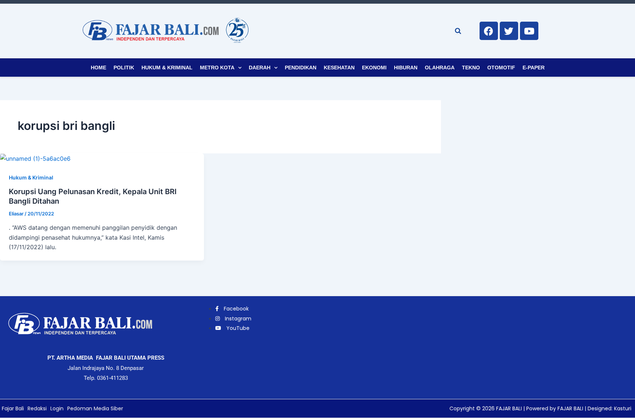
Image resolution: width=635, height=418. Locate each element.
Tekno (471, 67)
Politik (124, 67)
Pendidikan (300, 67)
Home (98, 67)
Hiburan (405, 67)
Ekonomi (374, 67)
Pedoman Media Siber (95, 408)
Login (57, 408)
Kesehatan (339, 67)
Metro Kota (217, 67)
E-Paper (534, 67)
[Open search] (458, 31)
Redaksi (37, 408)
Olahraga (440, 67)
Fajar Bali (13, 408)
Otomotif (501, 67)
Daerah (259, 67)
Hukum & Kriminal (167, 67)
